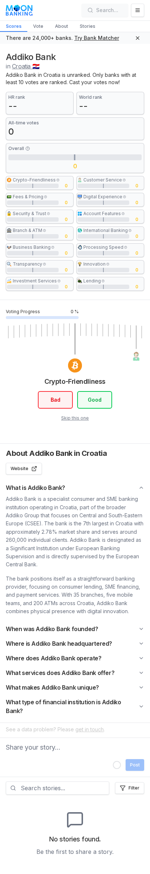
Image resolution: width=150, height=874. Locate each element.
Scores (13, 26)
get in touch (89, 729)
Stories (87, 26)
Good (95, 400)
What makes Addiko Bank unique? (52, 687)
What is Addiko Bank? (35, 487)
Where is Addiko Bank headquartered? (59, 643)
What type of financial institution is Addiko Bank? (63, 706)
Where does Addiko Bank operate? (54, 658)
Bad (55, 400)
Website (19, 468)
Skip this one (75, 418)
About (61, 26)
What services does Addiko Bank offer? (60, 672)
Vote (38, 26)
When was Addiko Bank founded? (52, 629)
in (22, 66)
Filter (134, 788)
